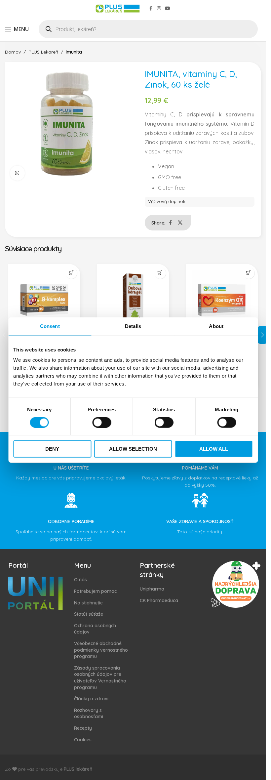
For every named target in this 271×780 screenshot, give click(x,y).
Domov (13, 52)
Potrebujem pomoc (95, 591)
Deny (52, 449)
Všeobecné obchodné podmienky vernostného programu (101, 649)
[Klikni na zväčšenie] (17, 173)
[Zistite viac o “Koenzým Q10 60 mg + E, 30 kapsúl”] (248, 273)
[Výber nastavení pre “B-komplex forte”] (71, 273)
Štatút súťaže (88, 614)
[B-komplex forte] (44, 300)
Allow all (213, 449)
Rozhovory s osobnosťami (88, 713)
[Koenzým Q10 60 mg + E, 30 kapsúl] (222, 300)
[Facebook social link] (151, 8)
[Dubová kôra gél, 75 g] (133, 300)
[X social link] (180, 222)
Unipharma (152, 589)
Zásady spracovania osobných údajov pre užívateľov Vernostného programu (100, 677)
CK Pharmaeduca (159, 600)
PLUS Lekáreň (43, 52)
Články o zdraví (91, 699)
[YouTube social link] (167, 8)
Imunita (74, 52)
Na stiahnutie (88, 603)
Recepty (83, 728)
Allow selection (133, 449)
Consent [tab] (50, 326)
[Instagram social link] (159, 8)
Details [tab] (133, 326)
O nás (80, 580)
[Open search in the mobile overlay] (148, 29)
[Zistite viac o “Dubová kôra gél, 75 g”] (160, 273)
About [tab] (216, 326)
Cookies (83, 740)
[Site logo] (117, 8)
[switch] (101, 422)
